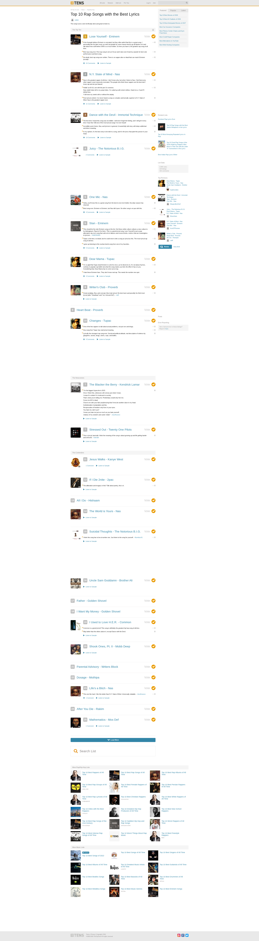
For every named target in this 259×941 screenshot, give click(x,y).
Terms (88, 934)
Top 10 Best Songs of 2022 (93, 856)
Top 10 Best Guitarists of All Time (173, 865)
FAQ (104, 934)
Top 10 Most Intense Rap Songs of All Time (92, 834)
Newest (110, 3)
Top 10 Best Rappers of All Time (93, 773)
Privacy (93, 934)
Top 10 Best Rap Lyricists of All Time (94, 798)
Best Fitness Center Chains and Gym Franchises (172, 32)
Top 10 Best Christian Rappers (133, 797)
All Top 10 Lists (75, 10)
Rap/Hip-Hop (90, 10)
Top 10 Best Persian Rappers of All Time (173, 786)
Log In (148, 3)
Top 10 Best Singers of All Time (172, 852)
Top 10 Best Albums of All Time (94, 865)
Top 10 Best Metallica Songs (93, 889)
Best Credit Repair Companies (170, 37)
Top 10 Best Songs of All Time (133, 852)
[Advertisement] (113, 178)
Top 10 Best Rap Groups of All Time (94, 786)
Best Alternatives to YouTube (169, 41)
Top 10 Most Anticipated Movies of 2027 (173, 23)
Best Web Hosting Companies (169, 45)
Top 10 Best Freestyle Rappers (170, 834)
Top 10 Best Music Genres (131, 889)
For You (126, 3)
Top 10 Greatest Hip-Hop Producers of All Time (131, 810)
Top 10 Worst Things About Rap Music (134, 834)
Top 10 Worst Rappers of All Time (173, 822)
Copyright (99, 934)
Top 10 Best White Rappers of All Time (174, 798)
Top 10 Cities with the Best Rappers (93, 810)
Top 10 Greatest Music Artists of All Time (133, 866)
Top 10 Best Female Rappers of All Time (134, 786)
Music (83, 10)
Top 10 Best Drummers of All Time (171, 878)
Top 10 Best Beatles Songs (93, 877)
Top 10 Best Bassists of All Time (131, 878)
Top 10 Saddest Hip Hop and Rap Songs (132, 822)
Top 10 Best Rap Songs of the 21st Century (94, 822)
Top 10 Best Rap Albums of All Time (174, 773)
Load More (113, 740)
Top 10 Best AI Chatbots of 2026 (170, 19)
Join (154, 3)
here (166, 329)
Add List (118, 3)
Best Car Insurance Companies (170, 27)
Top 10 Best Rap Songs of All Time (133, 773)
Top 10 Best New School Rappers (171, 810)
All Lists (102, 3)
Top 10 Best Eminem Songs (171, 889)
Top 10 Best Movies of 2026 (169, 15)
